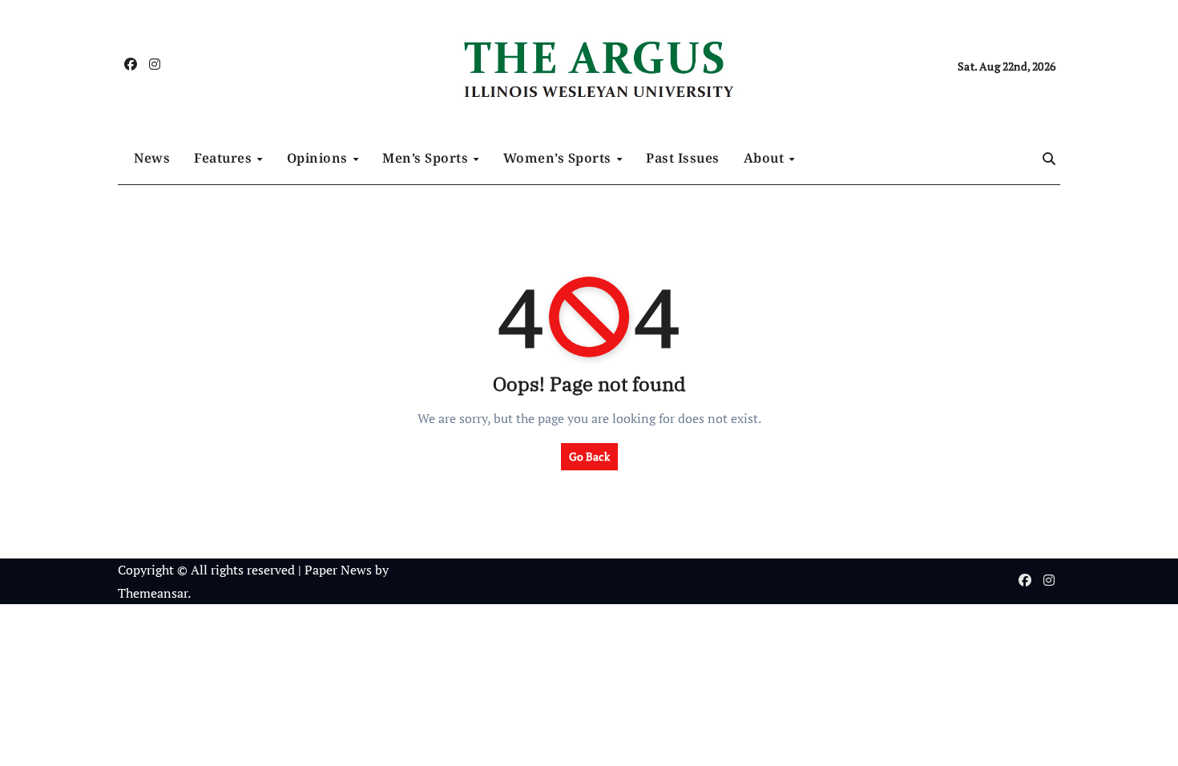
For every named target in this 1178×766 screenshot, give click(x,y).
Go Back (589, 456)
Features (225, 158)
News (152, 158)
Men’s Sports (427, 158)
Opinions (319, 158)
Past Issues (683, 158)
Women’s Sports (559, 158)
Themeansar (153, 593)
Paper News (338, 570)
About (766, 158)
